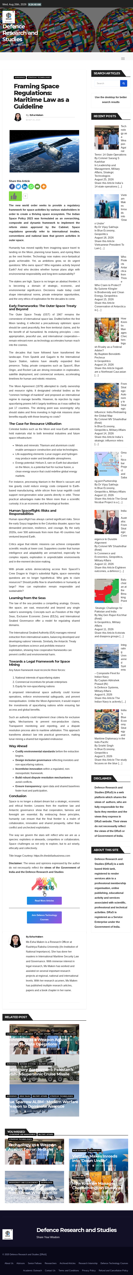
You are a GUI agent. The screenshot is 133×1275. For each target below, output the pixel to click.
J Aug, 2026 (14, 1049)
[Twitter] (18, 186)
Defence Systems (28, 1064)
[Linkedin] (25, 186)
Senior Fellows (35, 1263)
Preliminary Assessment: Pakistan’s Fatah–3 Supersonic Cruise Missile (39, 1071)
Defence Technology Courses (114, 1263)
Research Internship (88, 1263)
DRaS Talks (25, 1096)
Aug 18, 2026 (82, 1165)
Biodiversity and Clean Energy (23, 1182)
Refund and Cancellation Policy (113, 1270)
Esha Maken (36, 115)
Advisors (21, 1263)
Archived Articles (68, 1263)
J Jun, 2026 (14, 1111)
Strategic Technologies (39, 77)
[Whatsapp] (31, 186)
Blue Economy (105, 230)
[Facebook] (12, 186)
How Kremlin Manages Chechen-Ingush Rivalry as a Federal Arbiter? (97, 1188)
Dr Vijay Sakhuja (105, 1165)
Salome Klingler (41, 1198)
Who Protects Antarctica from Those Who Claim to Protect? (32, 1193)
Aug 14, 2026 (82, 1193)
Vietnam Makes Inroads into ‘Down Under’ (94, 1158)
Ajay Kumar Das (36, 1079)
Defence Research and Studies (20, 33)
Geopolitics (101, 234)
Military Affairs (43, 1034)
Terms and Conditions (69, 1270)
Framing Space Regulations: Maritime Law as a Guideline (41, 96)
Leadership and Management (20, 1034)
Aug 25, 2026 (18, 1154)
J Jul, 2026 (14, 1079)
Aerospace (20, 77)
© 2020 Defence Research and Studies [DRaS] (24, 1254)
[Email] (37, 186)
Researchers (51, 1263)
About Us (9, 1263)
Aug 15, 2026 (18, 1198)
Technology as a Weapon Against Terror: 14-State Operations (37, 1041)
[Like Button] (15, 196)
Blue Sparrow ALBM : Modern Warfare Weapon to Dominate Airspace (42, 1104)
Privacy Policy (89, 1270)
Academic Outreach (32, 1270)
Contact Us (50, 1270)
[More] (44, 186)
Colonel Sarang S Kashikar (44, 1049)
